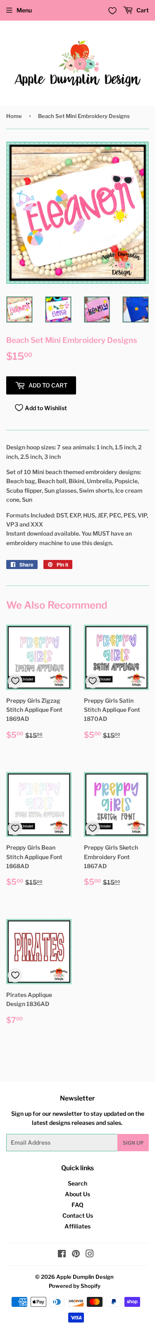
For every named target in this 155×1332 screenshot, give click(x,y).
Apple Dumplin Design (85, 1276)
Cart (142, 10)
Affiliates (77, 1226)
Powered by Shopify (74, 1285)
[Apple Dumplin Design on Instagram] (90, 1254)
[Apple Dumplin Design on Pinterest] (76, 1254)
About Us (77, 1193)
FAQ (77, 1204)
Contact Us (77, 1215)
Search (77, 1183)
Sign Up (133, 1143)
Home (14, 116)
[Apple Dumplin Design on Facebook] (61, 1254)
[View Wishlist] (112, 10)
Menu (24, 10)
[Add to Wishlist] (15, 681)
